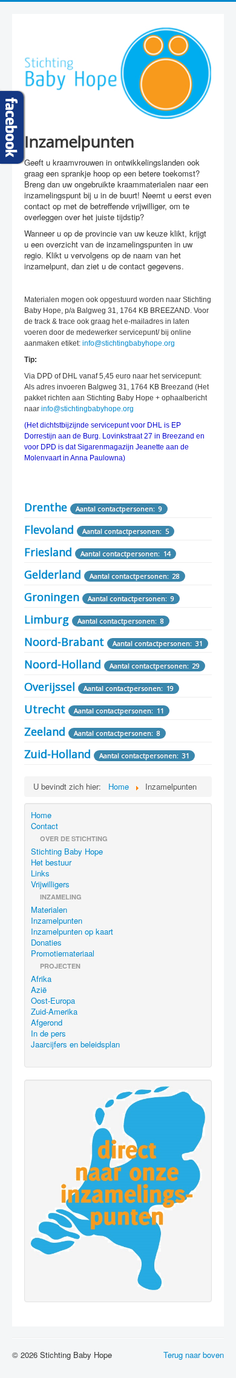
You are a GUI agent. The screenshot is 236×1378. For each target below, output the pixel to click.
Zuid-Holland (57, 754)
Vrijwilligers (50, 884)
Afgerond (46, 1022)
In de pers (48, 1033)
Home (41, 815)
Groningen (51, 597)
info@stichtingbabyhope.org (128, 343)
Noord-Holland (62, 664)
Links (40, 873)
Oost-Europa (53, 1000)
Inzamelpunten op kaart (72, 931)
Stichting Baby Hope (67, 851)
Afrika (41, 978)
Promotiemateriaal (62, 953)
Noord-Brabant (64, 641)
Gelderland (52, 574)
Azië (39, 989)
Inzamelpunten (56, 920)
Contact (44, 826)
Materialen (49, 909)
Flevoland (49, 529)
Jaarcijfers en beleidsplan (75, 1044)
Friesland (48, 552)
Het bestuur (51, 862)
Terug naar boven (193, 1354)
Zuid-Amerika (54, 1011)
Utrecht (44, 709)
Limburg (46, 619)
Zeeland (44, 731)
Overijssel (49, 686)
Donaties (46, 942)
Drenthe (45, 507)
